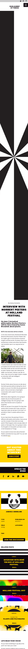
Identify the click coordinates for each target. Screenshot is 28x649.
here (9, 435)
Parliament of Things (15, 7)
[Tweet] (8, 476)
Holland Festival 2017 (14, 590)
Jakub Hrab (14, 617)
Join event (14, 456)
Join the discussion (14, 539)
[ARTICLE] (14, 614)
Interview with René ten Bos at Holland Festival (14, 562)
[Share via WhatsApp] (18, 476)
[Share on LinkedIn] (13, 476)
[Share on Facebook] (3, 476)
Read (14, 567)
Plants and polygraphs (14, 619)
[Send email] (23, 476)
